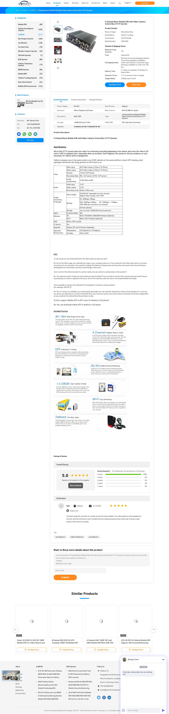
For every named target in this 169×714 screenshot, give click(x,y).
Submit (65, 577)
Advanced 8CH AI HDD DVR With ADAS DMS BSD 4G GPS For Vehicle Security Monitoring (80, 685)
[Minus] (163, 659)
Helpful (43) (74, 511)
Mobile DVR (30, 24)
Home (18, 671)
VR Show (19, 677)
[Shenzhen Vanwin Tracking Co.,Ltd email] (19, 134)
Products (19, 674)
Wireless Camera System (30, 51)
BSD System (30, 59)
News (18, 684)
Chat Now (144, 3)
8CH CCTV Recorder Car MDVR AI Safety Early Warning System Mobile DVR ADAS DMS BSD (50, 696)
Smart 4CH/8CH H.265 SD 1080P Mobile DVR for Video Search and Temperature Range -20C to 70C (31, 642)
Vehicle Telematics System (30, 64)
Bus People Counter (30, 39)
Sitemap (19, 687)
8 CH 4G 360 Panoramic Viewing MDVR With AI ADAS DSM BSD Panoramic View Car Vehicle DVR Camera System (50, 674)
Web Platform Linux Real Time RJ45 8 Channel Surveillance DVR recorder (79, 674)
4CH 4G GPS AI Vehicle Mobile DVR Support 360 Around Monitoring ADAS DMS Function (135, 642)
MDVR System (30, 70)
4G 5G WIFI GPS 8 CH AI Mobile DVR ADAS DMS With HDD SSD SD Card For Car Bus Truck (79, 696)
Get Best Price (115, 85)
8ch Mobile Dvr (93, 537)
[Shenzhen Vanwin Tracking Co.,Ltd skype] (35, 134)
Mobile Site (20, 690)
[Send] (163, 710)
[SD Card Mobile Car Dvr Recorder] (21, 103)
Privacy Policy (21, 693)
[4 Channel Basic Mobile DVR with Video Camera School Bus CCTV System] (82, 40)
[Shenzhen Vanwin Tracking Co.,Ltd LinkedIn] (109, 698)
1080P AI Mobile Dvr (77, 537)
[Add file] (123, 710)
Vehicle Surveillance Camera (30, 29)
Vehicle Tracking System (30, 78)
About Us (19, 680)
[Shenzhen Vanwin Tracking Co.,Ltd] (24, 3)
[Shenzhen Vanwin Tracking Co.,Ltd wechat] (30, 134)
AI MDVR (30, 35)
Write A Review (75, 485)
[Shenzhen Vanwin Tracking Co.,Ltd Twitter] (99, 698)
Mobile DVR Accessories (30, 86)
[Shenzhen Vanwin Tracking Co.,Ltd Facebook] (104, 698)
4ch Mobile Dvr (60, 537)
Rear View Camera (30, 82)
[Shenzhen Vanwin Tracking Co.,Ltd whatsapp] (24, 134)
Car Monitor (30, 43)
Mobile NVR (30, 74)
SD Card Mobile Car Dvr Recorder (34, 102)
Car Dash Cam (30, 47)
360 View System (30, 55)
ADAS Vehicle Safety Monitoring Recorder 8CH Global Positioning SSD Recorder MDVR (47, 685)
